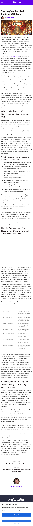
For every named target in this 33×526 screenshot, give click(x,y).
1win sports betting (14, 56)
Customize (16, 519)
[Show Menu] (2, 2)
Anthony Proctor (10, 17)
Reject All (16, 523)
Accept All (16, 515)
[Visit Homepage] (17, 2)
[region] (16, 514)
